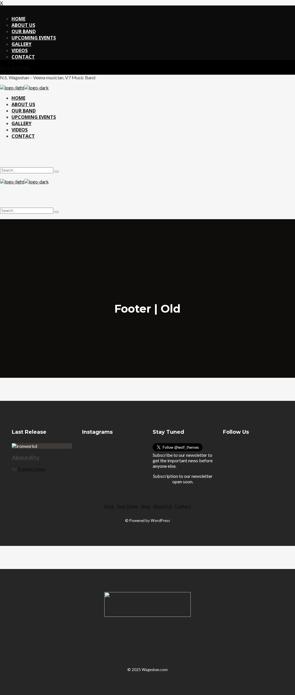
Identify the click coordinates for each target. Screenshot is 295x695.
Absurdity (25, 457)
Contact (183, 506)
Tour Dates (127, 506)
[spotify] (154, 155)
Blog (109, 506)
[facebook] (230, 457)
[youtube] (268, 457)
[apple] (166, 642)
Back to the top (15, 67)
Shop (146, 506)
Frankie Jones (31, 469)
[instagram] (140, 155)
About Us (162, 506)
